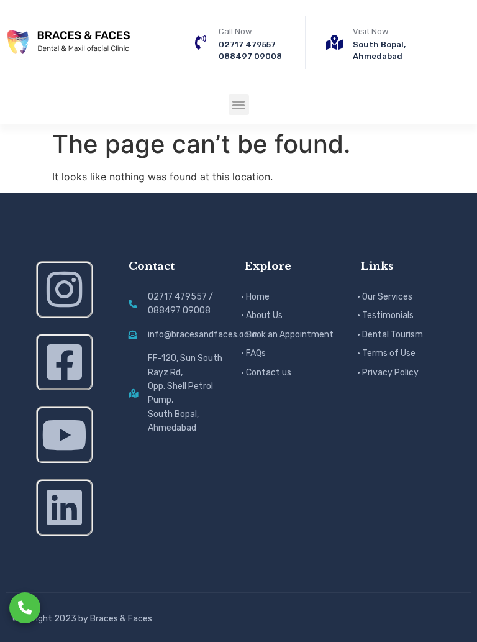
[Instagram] (64, 289)
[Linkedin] (64, 507)
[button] (239, 104)
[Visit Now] (334, 42)
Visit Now (370, 31)
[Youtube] (64, 434)
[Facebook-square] (64, 362)
